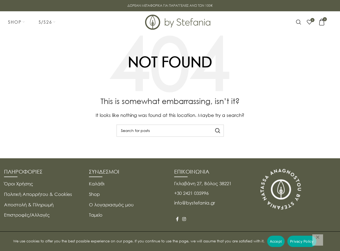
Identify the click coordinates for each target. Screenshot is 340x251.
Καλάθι (96, 184)
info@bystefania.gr (194, 203)
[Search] (298, 22)
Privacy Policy (302, 241)
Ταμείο (95, 215)
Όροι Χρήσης (18, 184)
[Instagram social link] (184, 219)
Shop (94, 194)
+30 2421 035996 (191, 193)
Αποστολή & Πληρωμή (28, 204)
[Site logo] (178, 21)
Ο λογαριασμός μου (111, 204)
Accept (276, 241)
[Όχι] (317, 240)
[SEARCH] (218, 130)
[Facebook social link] (177, 219)
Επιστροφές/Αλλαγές (27, 215)
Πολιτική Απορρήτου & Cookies (38, 194)
